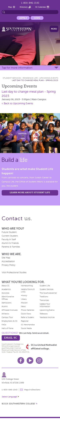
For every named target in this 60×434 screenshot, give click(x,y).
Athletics (5, 314)
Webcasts (44, 314)
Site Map (6, 258)
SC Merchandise (28, 325)
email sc (10, 337)
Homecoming (27, 286)
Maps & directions (32, 390)
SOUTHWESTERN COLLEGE (22, 403)
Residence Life (30, 78)
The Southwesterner (48, 293)
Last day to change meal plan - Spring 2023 (35, 80)
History (24, 295)
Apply (23, 18)
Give (37, 18)
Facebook (21, 360)
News (23, 306)
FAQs (4, 325)
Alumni (5, 306)
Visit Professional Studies (14, 272)
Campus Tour (7, 317)
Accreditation (8, 261)
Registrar (24, 321)
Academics (6, 289)
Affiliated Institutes (10, 310)
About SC (6, 286)
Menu (54, 29)
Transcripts (44, 300)
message (21, 390)
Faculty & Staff (9, 239)
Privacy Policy (8, 265)
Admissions (6, 303)
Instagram (39, 360)
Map (10, 7)
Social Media (26, 328)
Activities (5, 293)
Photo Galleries (27, 310)
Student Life (45, 286)
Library (24, 299)
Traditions (44, 297)
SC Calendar (40, 7)
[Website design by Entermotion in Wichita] (36, 403)
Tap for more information (17, 67)
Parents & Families (11, 247)
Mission (24, 303)
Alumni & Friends (10, 243)
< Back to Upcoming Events (17, 103)
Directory (24, 7)
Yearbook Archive (47, 317)
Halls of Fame (7, 328)
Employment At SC (10, 321)
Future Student (9, 232)
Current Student (10, 236)
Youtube (30, 360)
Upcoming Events (48, 78)
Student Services (12, 78)
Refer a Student (27, 317)
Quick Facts (26, 314)
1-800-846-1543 (30, 3)
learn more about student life (30, 192)
